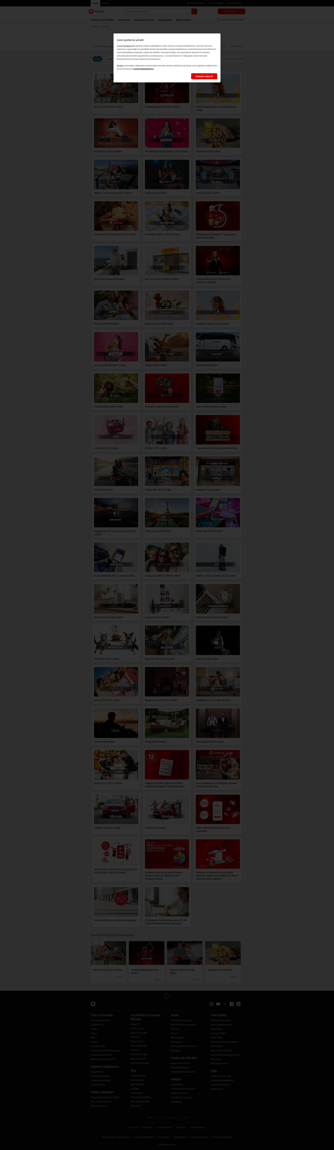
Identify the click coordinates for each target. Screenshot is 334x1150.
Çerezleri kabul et (204, 76)
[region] (167, 57)
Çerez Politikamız (125, 46)
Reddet (120, 65)
